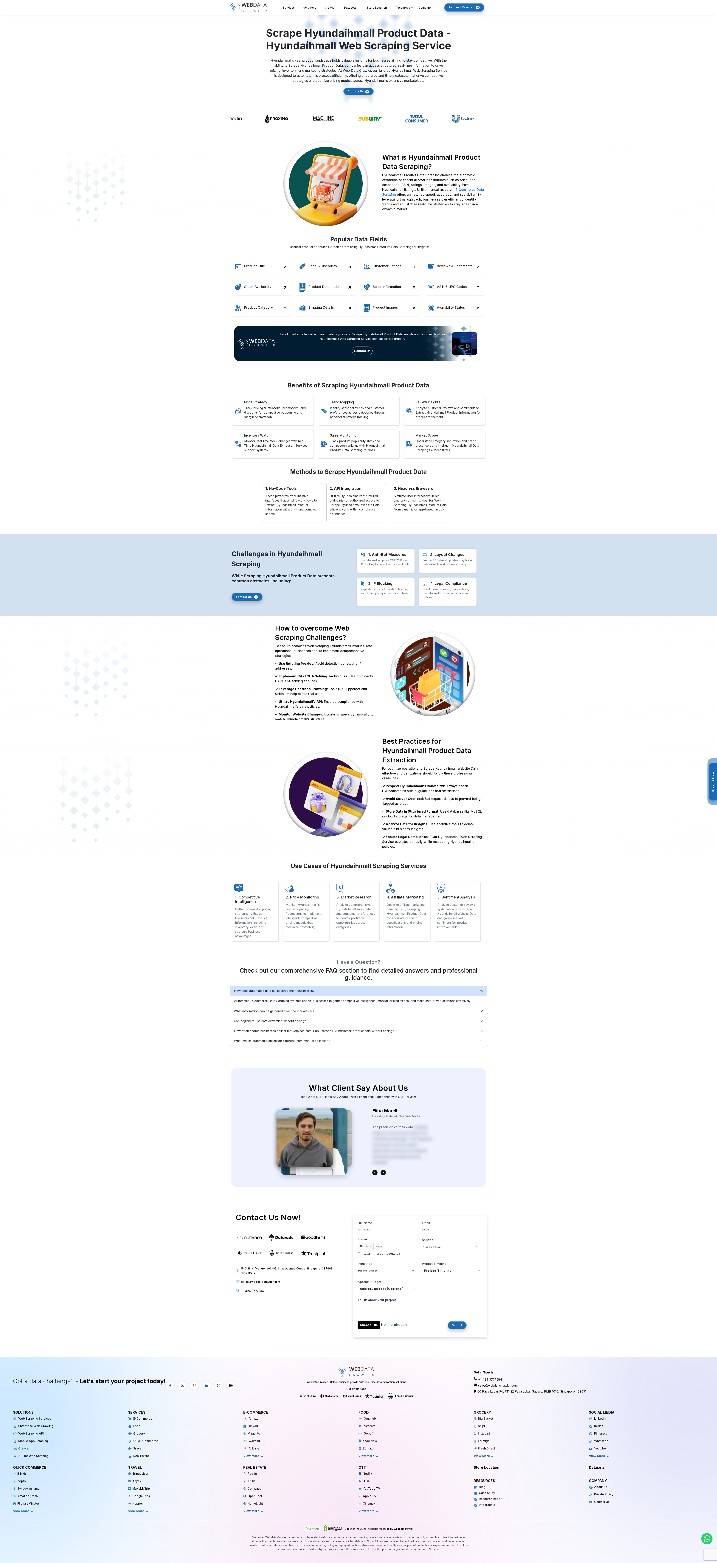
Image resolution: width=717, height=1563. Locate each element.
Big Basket (485, 1418)
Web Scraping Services (34, 1418)
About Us (600, 1487)
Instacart (369, 1426)
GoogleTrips (141, 1496)
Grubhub (370, 1418)
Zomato (368, 1448)
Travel (137, 1448)
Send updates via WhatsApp (382, 1254)
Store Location (377, 7)
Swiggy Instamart (29, 1488)
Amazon (254, 1418)
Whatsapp (601, 1441)
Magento (254, 1433)
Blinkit (21, 1473)
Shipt (481, 1426)
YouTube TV (371, 1488)
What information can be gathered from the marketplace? (275, 1011)
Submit (457, 1325)
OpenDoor (255, 1496)
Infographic (487, 1505)
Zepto (21, 1481)
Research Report (490, 1499)
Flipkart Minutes (28, 1503)
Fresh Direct (486, 1448)
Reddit (598, 1426)
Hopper (137, 1503)
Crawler (24, 1448)
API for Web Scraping (33, 1456)
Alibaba (254, 1448)
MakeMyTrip (141, 1488)
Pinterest (600, 1433)
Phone (362, 1239)
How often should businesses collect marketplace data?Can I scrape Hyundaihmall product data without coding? (314, 1031)
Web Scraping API (31, 1433)
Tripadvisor (140, 1473)
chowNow (370, 1441)
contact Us (244, 597)
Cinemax (369, 1503)
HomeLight (255, 1503)
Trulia (251, 1481)
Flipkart (253, 1426)
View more (251, 1456)
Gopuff (368, 1433)
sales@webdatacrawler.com (260, 1281)
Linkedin (600, 1418)
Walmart (254, 1441)
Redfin (252, 1473)
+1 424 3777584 (252, 1290)
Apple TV (369, 1496)
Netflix (367, 1473)
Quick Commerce (145, 1441)
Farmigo (484, 1441)
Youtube (600, 1448)
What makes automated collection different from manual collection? (282, 1041)
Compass (254, 1488)
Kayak (136, 1481)
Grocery (139, 1433)
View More (482, 1456)
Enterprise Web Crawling (35, 1426)
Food (136, 1426)
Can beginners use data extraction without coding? (270, 1021)
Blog (482, 1487)
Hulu (366, 1481)
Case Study (487, 1493)
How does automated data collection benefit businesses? (274, 991)
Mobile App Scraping (33, 1441)
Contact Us (356, 91)
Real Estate (141, 1456)
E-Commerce (142, 1418)
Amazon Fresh (27, 1496)
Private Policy (603, 1494)
